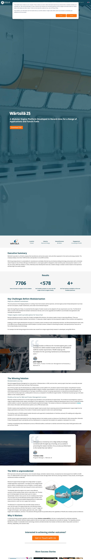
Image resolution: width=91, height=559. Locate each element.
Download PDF (16, 127)
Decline (71, 15)
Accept (60, 15)
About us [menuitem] (79, 2)
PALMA (79, 403)
